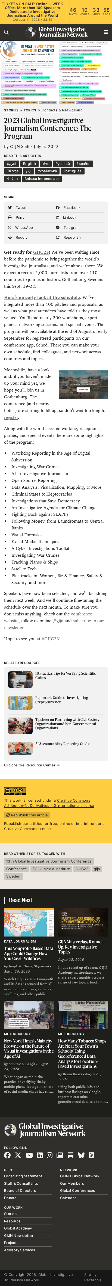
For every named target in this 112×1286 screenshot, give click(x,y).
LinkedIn (69, 217)
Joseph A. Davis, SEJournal (29, 966)
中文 (11, 178)
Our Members (72, 1183)
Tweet (20, 207)
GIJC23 (41, 252)
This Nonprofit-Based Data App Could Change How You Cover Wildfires (28, 953)
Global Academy (18, 1228)
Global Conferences (77, 1190)
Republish (71, 237)
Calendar (68, 1198)
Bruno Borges (72, 1074)
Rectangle (93, 1280)
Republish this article (29, 815)
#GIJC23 (50, 638)
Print (19, 217)
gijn (97, 869)
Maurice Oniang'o (22, 1064)
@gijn (57, 620)
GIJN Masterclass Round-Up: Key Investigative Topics (80, 947)
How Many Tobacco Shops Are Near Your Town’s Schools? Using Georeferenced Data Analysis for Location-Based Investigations (82, 1053)
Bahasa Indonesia (40, 178)
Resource (12, 1221)
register (11, 417)
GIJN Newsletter (18, 1235)
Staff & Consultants (21, 1183)
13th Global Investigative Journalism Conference (49, 861)
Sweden (13, 876)
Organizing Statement (23, 1176)
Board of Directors (20, 1190)
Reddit (20, 237)
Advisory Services (19, 1250)
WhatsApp (23, 227)
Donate (10, 1198)
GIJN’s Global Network (79, 1176)
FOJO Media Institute (51, 869)
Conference (16, 869)
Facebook (71, 207)
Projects (11, 1242)
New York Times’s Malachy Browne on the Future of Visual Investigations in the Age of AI (29, 1048)
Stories (11, 110)
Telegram (70, 227)
